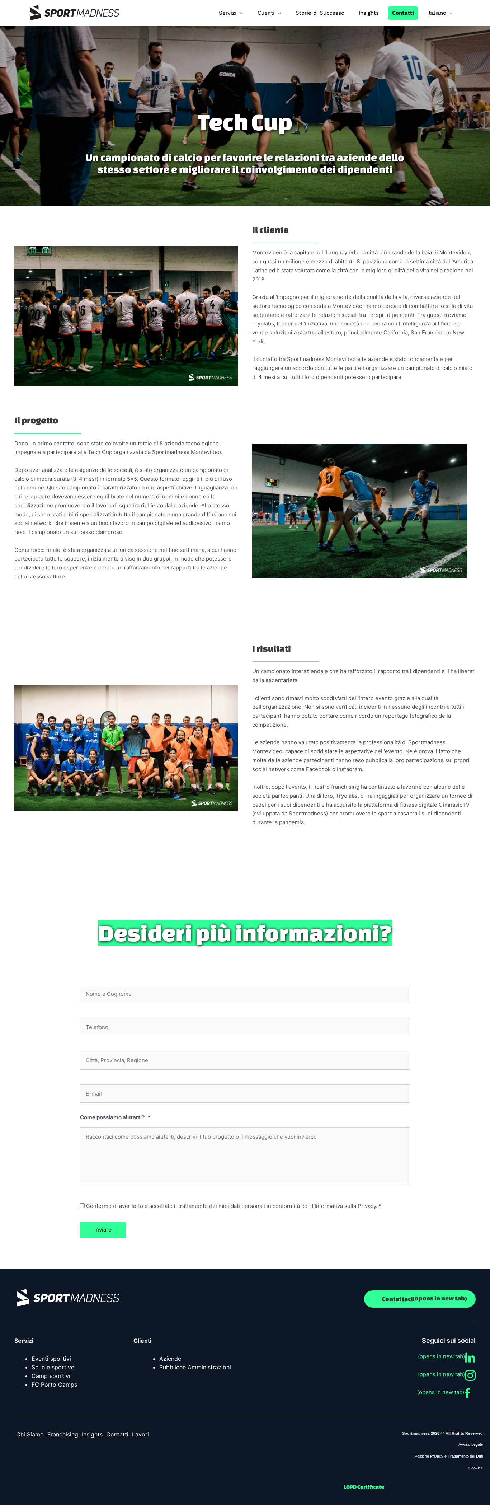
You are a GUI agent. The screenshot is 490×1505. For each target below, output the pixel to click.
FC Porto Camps (54, 1384)
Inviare (103, 1229)
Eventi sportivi (51, 1358)
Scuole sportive (53, 1367)
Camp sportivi (51, 1375)
